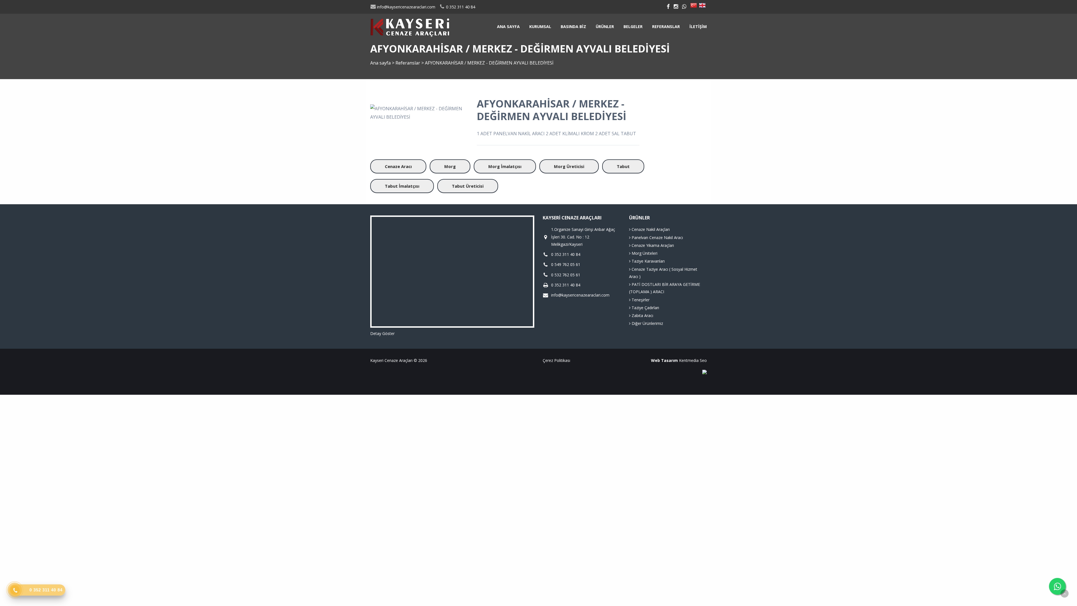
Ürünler (605, 26)
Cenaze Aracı (398, 166)
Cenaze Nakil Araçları (650, 229)
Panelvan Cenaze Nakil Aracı (656, 237)
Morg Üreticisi (569, 166)
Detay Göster (382, 333)
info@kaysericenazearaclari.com (405, 7)
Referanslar (666, 26)
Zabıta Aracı (641, 315)
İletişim (698, 26)
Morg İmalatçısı (504, 166)
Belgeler (633, 26)
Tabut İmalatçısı (402, 186)
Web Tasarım (664, 360)
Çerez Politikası (556, 360)
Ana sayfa (508, 26)
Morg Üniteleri (643, 253)
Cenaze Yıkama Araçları (652, 245)
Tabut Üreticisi (468, 186)
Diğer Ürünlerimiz (646, 323)
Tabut (623, 166)
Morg (450, 166)
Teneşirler (640, 299)
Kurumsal (540, 26)
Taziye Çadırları (644, 307)
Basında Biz (573, 26)
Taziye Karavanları (647, 261)
